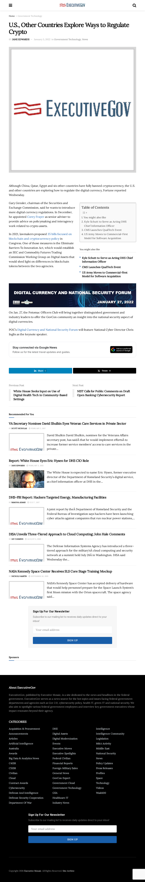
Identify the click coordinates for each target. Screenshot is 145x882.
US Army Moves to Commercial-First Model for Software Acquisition (106, 236)
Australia (14, 748)
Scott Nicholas (19, 428)
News (85, 39)
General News (61, 773)
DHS (55, 728)
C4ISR (12, 763)
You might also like (95, 217)
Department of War (20, 802)
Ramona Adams (18, 502)
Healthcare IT (60, 797)
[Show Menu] (10, 5)
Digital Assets (60, 733)
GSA (55, 792)
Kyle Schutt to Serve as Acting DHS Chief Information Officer (105, 223)
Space (99, 778)
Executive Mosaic (32, 870)
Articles (13, 738)
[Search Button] (134, 5)
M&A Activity (103, 743)
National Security (106, 753)
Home (12, 16)
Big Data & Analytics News (24, 758)
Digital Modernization (65, 738)
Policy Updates (104, 763)
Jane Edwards (20, 39)
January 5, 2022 (42, 39)
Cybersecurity (17, 788)
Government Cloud (64, 783)
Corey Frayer (35, 216)
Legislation (102, 738)
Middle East (102, 748)
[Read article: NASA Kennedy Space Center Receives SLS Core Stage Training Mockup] (26, 590)
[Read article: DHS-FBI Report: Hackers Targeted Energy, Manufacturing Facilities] (26, 516)
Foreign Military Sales (65, 768)
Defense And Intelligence (23, 792)
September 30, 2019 (39, 576)
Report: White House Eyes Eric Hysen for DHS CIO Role (49, 461)
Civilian (13, 773)
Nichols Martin (19, 576)
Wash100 (101, 792)
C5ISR (12, 768)
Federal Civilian (62, 758)
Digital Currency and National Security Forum (47, 329)
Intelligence (103, 728)
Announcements (18, 733)
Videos (100, 788)
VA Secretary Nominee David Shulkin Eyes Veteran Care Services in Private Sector (67, 423)
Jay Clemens (17, 539)
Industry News (61, 802)
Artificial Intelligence (21, 743)
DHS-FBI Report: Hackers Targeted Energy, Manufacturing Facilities (57, 497)
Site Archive (68, 870)
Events (56, 743)
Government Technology (30, 16)
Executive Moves (62, 748)
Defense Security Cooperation (26, 797)
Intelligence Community (110, 733)
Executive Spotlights (64, 753)
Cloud (12, 778)
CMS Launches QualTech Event (103, 230)
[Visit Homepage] (72, 5)
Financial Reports (62, 763)
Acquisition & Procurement (24, 728)
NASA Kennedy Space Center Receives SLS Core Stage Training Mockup (60, 571)
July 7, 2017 (34, 502)
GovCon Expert (61, 778)
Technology (102, 783)
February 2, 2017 (38, 428)
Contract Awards (18, 783)
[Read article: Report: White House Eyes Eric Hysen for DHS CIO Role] (26, 479)
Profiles (100, 773)
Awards (13, 753)
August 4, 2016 (34, 539)
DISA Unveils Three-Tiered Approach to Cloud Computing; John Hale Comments (67, 534)
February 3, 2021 (36, 465)
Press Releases (104, 768)
